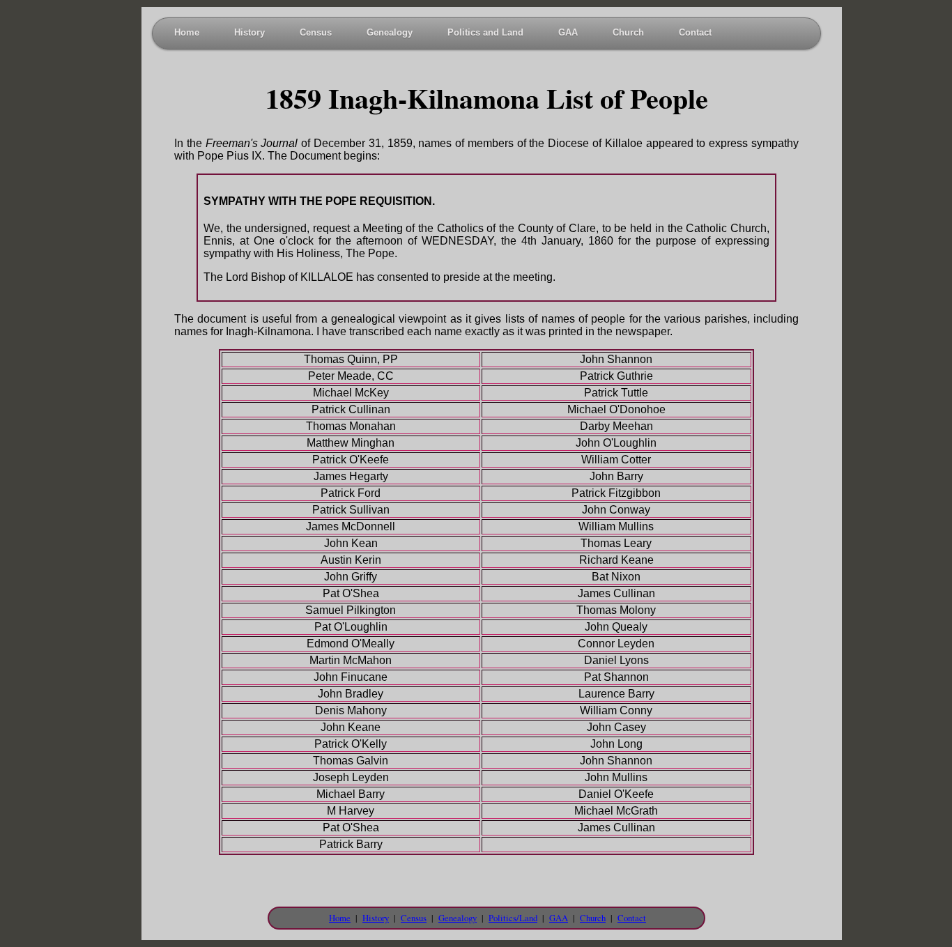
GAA (568, 32)
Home (186, 32)
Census (316, 32)
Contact (695, 32)
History (249, 32)
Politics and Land (485, 32)
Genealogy (390, 32)
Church (628, 32)
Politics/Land (513, 917)
